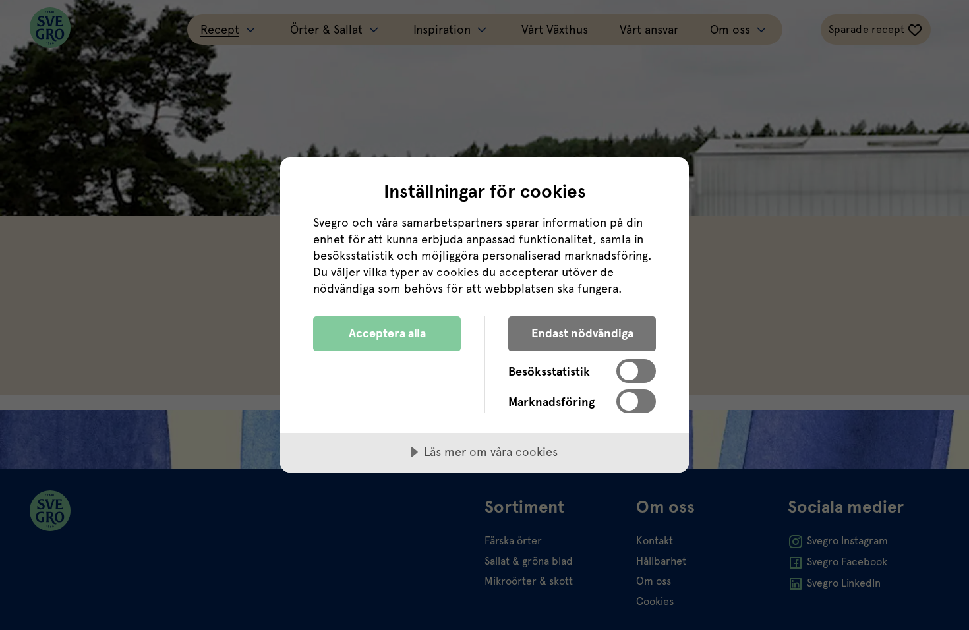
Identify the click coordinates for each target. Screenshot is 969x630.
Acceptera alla (387, 333)
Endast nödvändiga (582, 333)
